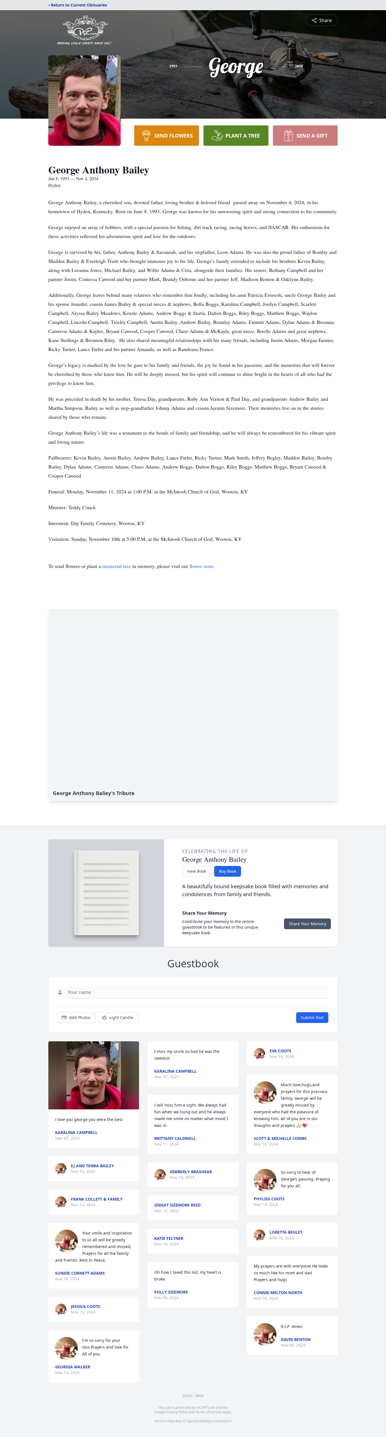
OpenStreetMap (199, 1421)
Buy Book (227, 871)
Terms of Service (208, 1412)
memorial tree (116, 566)
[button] (93, 1075)
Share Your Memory (307, 923)
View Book (196, 871)
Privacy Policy (177, 1412)
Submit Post (312, 1017)
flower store (201, 566)
